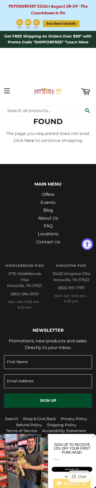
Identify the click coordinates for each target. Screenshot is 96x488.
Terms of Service (21, 431)
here (29, 140)
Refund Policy (29, 425)
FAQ (48, 225)
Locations (48, 233)
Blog (48, 210)
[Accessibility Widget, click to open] (87, 244)
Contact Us (48, 241)
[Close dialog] (93, 436)
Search (11, 419)
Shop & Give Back (39, 419)
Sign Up (48, 400)
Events (48, 202)
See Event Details (61, 23)
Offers (48, 194)
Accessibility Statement (64, 431)
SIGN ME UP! (72, 469)
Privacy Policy (74, 419)
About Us (48, 218)
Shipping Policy (61, 425)
